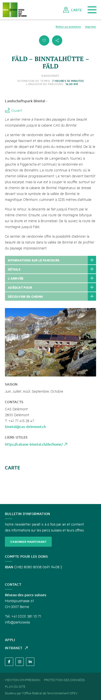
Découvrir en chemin (25, 296)
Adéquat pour (20, 287)
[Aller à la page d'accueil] (14, 10)
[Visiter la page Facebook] (9, 662)
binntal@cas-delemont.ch (25, 426)
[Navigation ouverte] (92, 9)
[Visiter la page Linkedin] (30, 662)
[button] (44, 40)
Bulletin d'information (27, 513)
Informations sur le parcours (33, 260)
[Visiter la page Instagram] (19, 662)
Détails (14, 269)
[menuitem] (72, 10)
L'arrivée (16, 278)
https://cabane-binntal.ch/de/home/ (34, 444)
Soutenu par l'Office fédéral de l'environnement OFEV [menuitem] (41, 693)
